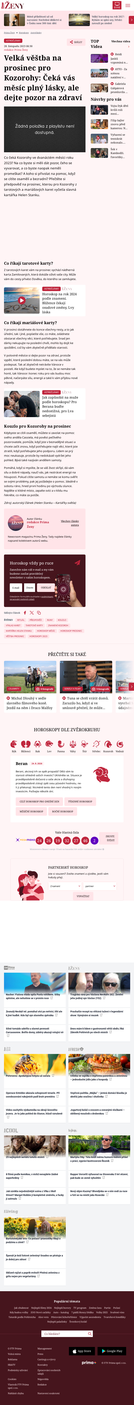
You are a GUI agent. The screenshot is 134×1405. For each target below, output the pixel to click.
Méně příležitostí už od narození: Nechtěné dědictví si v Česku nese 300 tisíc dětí (44, 20)
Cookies (12, 1379)
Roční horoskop (62, 811)
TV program (79, 1307)
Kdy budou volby (19, 1312)
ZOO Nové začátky (41, 1312)
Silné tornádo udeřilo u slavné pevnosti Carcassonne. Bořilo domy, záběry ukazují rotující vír (35, 1030)
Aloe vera (43, 1317)
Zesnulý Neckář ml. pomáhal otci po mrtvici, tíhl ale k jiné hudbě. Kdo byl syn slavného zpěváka (34, 1013)
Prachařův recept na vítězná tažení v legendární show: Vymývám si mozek (96, 1013)
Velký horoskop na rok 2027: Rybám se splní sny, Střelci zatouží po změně (108, 20)
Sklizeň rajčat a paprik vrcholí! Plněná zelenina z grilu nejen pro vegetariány (32, 1274)
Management (45, 1348)
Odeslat (46, 587)
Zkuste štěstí (110, 838)
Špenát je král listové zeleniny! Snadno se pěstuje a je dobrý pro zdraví (34, 1257)
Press (40, 1354)
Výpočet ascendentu (90, 1317)
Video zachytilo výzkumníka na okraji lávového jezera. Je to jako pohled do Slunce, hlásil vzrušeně (34, 1112)
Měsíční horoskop (31, 811)
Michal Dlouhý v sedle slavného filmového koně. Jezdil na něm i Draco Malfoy (30, 703)
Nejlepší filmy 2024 (41, 1307)
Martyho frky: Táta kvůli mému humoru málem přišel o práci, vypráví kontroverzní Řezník (99, 1159)
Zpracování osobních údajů (49, 1372)
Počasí (116, 1307)
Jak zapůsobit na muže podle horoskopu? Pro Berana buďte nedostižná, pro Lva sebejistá (60, 406)
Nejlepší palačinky (57, 1321)
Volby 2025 (102, 1312)
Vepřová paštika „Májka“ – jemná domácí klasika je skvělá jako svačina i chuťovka (98, 1095)
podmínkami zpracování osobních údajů (31, 597)
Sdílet (76, 43)
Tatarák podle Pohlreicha (22, 1317)
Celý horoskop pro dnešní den (39, 801)
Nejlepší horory (62, 1307)
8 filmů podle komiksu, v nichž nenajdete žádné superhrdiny (32, 1176)
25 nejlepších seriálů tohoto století (25, 1157)
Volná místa (14, 1354)
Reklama (12, 1359)
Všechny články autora (70, 522)
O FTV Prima (14, 1348)
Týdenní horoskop (80, 801)
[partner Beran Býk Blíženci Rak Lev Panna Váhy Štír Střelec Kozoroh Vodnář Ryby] (100, 886)
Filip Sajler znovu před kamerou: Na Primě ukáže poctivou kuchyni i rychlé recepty (119, 124)
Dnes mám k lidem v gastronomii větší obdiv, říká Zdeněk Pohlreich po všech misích (97, 1030)
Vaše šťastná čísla (67, 832)
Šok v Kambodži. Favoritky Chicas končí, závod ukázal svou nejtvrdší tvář (120, 153)
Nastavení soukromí (48, 1393)
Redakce (42, 1384)
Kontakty (43, 1364)
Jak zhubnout (21, 1307)
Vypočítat (83, 896)
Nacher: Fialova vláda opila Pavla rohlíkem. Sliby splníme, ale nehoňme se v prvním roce (33, 996)
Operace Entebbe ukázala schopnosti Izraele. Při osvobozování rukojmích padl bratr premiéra (33, 1095)
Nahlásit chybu (16, 1393)
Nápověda (43, 1379)
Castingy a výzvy (46, 1359)
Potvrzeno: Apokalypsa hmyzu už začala (28, 1075)
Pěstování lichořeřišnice (64, 1317)
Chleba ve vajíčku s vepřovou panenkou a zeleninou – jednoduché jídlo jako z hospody (98, 1077)
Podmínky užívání (18, 1370)
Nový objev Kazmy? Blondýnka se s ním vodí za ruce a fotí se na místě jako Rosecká (98, 1193)
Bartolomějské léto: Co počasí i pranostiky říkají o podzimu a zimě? (33, 1240)
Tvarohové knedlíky (114, 1317)
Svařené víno (117, 1312)
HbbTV (11, 1364)
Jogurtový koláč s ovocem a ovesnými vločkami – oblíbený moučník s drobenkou (97, 1112)
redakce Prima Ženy (16, 49)
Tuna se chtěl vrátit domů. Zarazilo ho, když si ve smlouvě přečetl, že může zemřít (85, 705)
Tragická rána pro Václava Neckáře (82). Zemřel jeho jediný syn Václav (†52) (96, 996)
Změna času (95, 1307)
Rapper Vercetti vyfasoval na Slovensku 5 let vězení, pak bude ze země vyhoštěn (99, 1176)
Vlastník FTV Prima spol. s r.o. (18, 1386)
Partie (107, 1307)
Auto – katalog (61, 1312)
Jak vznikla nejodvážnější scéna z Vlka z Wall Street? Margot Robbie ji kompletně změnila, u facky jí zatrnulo (35, 1195)
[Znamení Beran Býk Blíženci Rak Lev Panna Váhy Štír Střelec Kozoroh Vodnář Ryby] (29, 587)
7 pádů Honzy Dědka (82, 1312)
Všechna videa (120, 41)
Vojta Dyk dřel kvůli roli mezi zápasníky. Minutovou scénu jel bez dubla (119, 110)
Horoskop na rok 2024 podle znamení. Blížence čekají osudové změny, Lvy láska (59, 303)
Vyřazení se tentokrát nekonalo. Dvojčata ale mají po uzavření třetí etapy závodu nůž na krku (119, 139)
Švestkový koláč (78, 1321)
